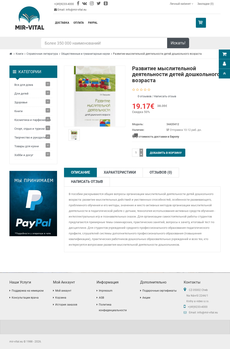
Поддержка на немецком (28, 290)
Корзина (60, 297)
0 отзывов (144, 96)
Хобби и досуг (23, 155)
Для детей (21, 93)
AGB (101, 297)
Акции (146, 297)
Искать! (178, 43)
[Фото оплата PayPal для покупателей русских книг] (33, 203)
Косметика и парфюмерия (32, 120)
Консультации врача (25, 297)
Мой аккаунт (63, 290)
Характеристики (120, 172)
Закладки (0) (205, 3)
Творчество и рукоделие (31, 137)
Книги (19, 53)
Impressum (106, 290)
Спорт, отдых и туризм (29, 128)
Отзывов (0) (161, 172)
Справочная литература (42, 53)
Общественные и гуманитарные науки (85, 53)
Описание (80, 172)
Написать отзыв (165, 96)
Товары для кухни (26, 146)
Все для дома (23, 84)
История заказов (66, 304)
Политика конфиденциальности (113, 307)
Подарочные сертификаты (159, 290)
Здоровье (20, 102)
